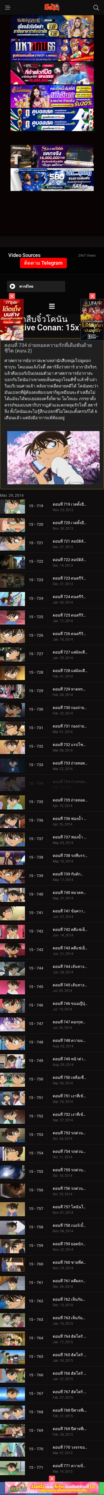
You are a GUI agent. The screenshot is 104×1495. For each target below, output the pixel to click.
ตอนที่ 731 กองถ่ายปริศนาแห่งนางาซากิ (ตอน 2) (70, 726)
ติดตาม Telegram (43, 263)
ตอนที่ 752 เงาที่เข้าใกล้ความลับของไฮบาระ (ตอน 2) (70, 1114)
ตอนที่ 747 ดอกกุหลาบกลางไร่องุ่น (70, 1022)
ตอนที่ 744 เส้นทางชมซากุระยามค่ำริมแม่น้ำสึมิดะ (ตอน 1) (70, 966)
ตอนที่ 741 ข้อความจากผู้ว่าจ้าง (70, 911)
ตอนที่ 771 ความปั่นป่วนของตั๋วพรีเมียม (70, 1466)
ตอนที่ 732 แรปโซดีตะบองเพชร (70, 744)
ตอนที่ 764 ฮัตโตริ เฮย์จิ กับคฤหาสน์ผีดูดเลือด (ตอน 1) (70, 1336)
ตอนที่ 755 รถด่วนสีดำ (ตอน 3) (70, 1170)
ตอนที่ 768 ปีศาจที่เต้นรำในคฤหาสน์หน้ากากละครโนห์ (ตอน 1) (70, 1410)
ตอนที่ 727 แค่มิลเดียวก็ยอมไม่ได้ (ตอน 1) (70, 652)
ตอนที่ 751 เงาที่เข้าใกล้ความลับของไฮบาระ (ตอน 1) (70, 1096)
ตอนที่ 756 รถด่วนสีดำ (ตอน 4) (70, 1188)
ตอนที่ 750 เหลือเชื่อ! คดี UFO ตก (70, 1077)
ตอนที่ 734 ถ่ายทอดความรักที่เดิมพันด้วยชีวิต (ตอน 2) (70, 781)
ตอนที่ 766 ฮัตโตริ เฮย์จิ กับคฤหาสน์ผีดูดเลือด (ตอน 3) (70, 1373)
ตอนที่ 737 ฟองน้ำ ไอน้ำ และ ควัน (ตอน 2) (70, 837)
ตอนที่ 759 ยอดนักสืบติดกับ (70, 1244)
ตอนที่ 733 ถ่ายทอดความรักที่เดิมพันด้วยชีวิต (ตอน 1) (70, 763)
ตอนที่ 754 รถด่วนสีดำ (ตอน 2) (70, 1151)
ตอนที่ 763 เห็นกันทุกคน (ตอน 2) (70, 1318)
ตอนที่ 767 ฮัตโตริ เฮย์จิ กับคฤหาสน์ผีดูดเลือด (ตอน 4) (70, 1392)
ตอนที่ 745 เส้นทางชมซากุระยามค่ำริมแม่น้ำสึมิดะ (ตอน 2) (70, 985)
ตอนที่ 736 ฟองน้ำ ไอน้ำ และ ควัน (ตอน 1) (70, 818)
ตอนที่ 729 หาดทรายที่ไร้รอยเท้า (70, 689)
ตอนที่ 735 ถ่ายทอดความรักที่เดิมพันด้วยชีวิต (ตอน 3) (70, 800)
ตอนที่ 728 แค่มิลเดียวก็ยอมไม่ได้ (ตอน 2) (70, 670)
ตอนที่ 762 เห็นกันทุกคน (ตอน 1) (70, 1299)
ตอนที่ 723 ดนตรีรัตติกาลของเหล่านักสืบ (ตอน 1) (70, 578)
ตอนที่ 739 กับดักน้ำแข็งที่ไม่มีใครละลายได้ (70, 874)
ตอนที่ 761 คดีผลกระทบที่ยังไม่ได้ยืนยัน (70, 1281)
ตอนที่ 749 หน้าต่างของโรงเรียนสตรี (70, 1059)
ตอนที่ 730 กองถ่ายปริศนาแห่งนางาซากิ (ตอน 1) (70, 707)
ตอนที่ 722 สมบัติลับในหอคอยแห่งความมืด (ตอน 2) (70, 559)
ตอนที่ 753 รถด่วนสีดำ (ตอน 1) (70, 1133)
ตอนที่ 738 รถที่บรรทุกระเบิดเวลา (70, 855)
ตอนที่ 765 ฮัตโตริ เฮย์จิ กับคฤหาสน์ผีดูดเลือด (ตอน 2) (70, 1355)
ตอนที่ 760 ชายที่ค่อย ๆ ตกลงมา (70, 1262)
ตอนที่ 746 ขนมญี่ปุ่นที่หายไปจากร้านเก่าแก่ (70, 1003)
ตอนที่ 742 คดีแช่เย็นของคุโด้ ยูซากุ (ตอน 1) (70, 929)
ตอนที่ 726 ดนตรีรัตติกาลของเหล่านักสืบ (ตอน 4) (70, 633)
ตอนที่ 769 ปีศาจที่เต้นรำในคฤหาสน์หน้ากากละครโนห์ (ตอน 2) (70, 1429)
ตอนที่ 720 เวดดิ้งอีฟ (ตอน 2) (70, 523)
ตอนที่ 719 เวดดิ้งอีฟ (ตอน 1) (70, 504)
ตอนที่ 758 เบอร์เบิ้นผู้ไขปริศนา (70, 1225)
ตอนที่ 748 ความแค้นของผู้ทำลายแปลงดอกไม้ (70, 1040)
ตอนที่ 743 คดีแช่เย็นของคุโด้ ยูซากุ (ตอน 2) (70, 948)
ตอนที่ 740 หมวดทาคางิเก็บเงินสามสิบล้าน (70, 892)
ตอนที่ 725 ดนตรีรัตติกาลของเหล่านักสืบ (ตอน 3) (70, 615)
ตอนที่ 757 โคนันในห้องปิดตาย (70, 1207)
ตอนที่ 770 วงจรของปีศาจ (70, 1447)
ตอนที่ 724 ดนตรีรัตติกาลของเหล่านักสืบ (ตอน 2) (70, 596)
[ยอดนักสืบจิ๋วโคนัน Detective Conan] (52, 306)
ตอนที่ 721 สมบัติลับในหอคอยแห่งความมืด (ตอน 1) (70, 541)
